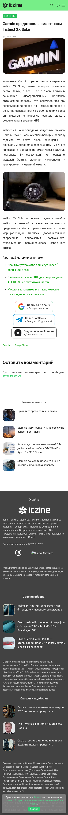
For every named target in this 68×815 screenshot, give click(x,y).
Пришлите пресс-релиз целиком (37, 411)
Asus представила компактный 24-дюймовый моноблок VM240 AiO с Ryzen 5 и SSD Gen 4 (39, 448)
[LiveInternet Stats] (26, 553)
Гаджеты (9, 16)
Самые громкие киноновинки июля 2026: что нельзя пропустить (39, 742)
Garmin (6, 345)
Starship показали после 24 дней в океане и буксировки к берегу (38, 463)
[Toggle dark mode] (58, 5)
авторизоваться (12, 375)
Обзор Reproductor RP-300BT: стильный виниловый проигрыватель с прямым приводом (41, 642)
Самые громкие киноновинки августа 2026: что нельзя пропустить (41, 709)
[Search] (52, 5)
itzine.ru (37, 797)
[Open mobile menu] (63, 5)
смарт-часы (21, 345)
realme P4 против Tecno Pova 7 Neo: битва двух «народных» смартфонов (39, 607)
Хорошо (34, 809)
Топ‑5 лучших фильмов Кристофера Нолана (39, 726)
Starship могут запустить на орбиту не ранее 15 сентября (40, 429)
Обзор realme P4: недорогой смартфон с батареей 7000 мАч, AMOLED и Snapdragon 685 (41, 626)
